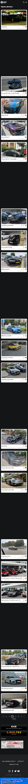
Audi (3, 27)
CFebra (4, 469)
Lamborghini (5, 357)
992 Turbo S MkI (10, 468)
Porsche (3, 93)
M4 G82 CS (7, 269)
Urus (9, 556)
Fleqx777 (5, 337)
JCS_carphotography (7, 690)
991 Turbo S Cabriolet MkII (12, 93)
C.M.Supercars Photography (9, 95)
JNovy (4, 116)
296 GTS (7, 137)
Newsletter (14, 764)
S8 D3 (5, 27)
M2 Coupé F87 (7, 336)
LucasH (4, 491)
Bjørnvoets (5, 28)
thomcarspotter (6, 227)
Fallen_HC (5, 359)
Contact (21, 761)
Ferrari (3, 137)
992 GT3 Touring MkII (11, 159)
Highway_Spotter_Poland (8, 249)
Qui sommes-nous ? (9, 761)
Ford (3, 578)
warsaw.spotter (6, 579)
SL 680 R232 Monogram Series (18, 666)
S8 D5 (5, 446)
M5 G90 (6, 115)
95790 (14, 719)
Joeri (4, 160)
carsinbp (5, 668)
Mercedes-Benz (5, 600)
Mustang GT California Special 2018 (13, 578)
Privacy (21, 777)
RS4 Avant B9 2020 (8, 225)
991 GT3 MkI (9, 247)
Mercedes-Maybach (6, 666)
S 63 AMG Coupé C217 (14, 600)
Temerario (10, 357)
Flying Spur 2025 (10, 710)
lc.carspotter (5, 557)
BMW (3, 115)
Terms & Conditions (9, 777)
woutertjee (5, 271)
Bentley (3, 710)
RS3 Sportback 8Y (8, 688)
